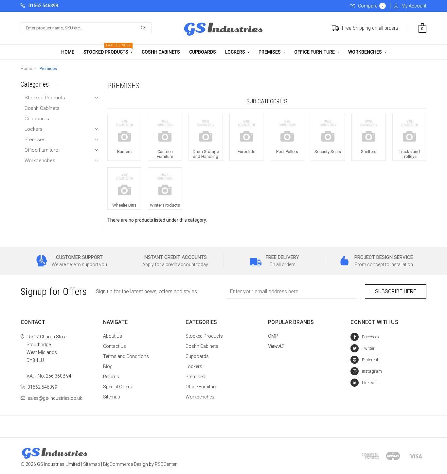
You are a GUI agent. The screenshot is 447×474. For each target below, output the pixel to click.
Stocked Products (107, 50)
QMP (273, 336)
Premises (270, 52)
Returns (111, 376)
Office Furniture (315, 52)
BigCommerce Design (125, 464)
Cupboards (202, 52)
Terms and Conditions (126, 356)
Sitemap (111, 396)
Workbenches (365, 52)
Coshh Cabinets (161, 52)
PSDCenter (166, 464)
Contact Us (114, 346)
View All (275, 346)
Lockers (235, 52)
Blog (108, 366)
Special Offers (117, 386)
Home (67, 52)
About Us (112, 336)
